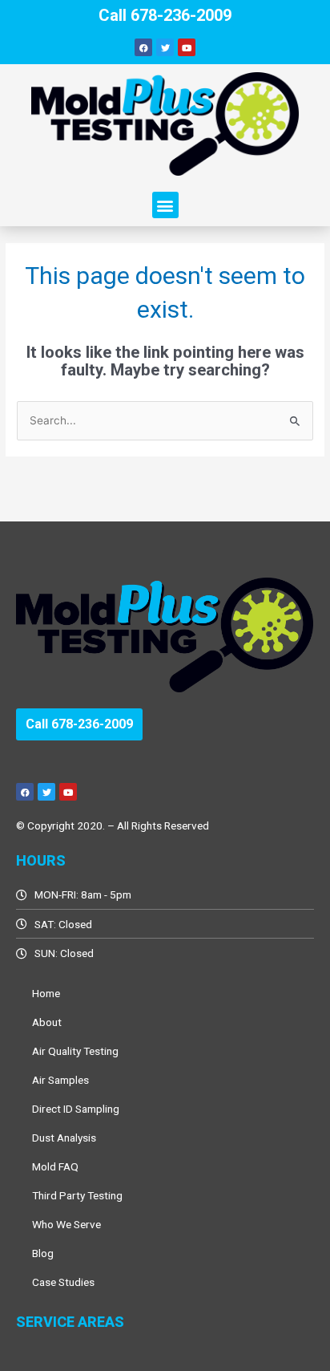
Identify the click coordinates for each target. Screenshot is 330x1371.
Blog (43, 1253)
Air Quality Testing (75, 1050)
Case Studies (63, 1282)
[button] (165, 205)
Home (46, 993)
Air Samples (60, 1079)
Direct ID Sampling (75, 1108)
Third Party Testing (77, 1195)
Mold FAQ (55, 1166)
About (47, 1022)
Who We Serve (66, 1224)
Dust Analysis (64, 1137)
